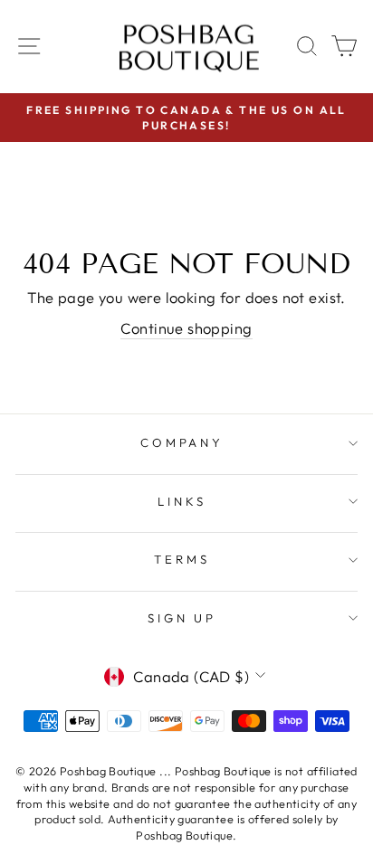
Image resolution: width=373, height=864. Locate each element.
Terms (182, 559)
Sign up (182, 618)
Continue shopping (186, 327)
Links (182, 501)
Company (182, 442)
